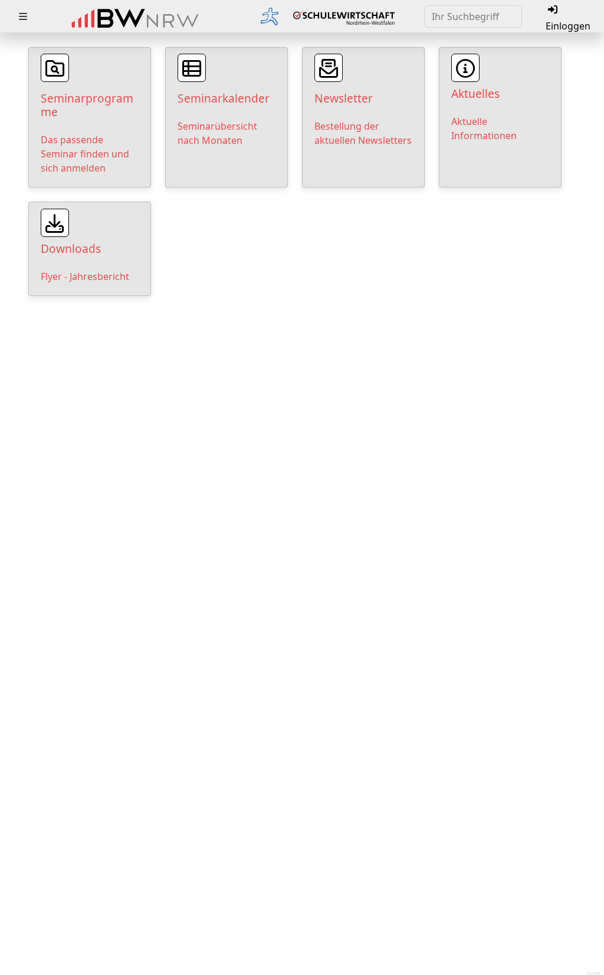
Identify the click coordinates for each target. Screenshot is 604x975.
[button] (23, 16)
